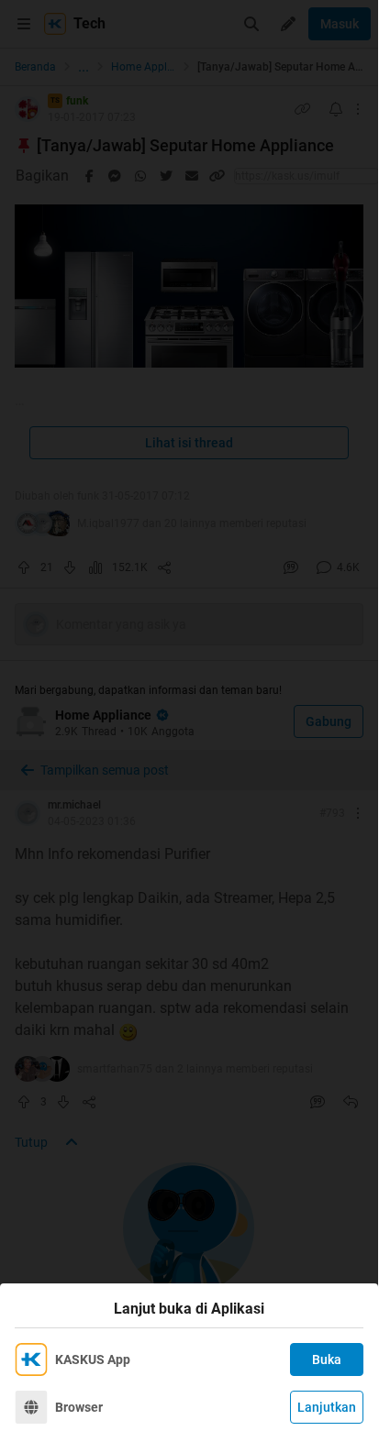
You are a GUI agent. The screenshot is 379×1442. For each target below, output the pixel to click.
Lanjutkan (326, 1407)
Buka (326, 1359)
